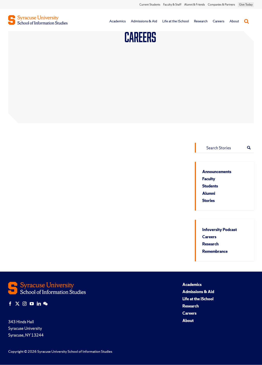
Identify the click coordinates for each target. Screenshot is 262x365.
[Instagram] (25, 304)
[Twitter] (17, 304)
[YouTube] (32, 304)
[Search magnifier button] (249, 148)
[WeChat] (45, 304)
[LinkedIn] (39, 304)
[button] (246, 21)
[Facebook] (10, 304)
